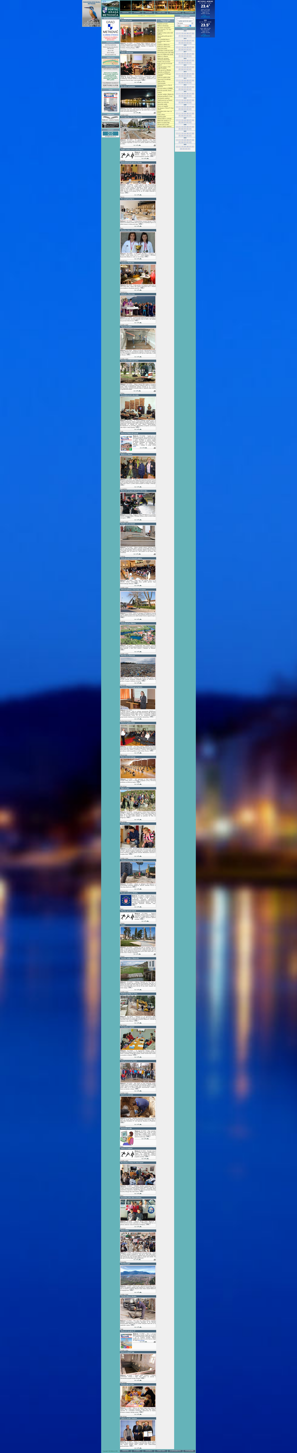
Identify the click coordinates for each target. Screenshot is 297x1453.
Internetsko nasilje (162, 104)
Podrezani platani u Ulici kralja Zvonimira (164, 67)
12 (177, 33)
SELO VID (110, 50)
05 (180, 36)
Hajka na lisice (161, 81)
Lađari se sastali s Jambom (164, 126)
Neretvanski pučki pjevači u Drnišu (164, 36)
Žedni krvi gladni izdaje (163, 77)
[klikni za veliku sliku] (138, 107)
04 (182, 36)
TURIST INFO (161, 12)
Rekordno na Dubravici (163, 72)
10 (182, 33)
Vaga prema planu (162, 48)
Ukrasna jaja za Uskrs (163, 124)
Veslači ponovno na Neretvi (164, 100)
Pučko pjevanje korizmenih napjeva (164, 64)
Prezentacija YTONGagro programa (164, 74)
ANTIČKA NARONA (110, 45)
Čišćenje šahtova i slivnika (164, 118)
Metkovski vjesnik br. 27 (164, 120)
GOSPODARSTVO (175, 12)
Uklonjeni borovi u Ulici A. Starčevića (164, 86)
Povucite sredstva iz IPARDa (165, 88)
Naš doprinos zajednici (163, 98)
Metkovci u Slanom (162, 56)
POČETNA (125, 12)
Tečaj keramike (161, 83)
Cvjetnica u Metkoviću (163, 44)
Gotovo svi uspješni (162, 106)
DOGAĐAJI (148, 12)
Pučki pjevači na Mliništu (164, 70)
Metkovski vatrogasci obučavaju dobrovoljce (163, 59)
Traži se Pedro (161, 114)
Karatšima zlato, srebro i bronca (163, 42)
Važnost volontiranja (162, 25)
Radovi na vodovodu (163, 102)
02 (188, 36)
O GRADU (137, 12)
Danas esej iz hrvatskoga (164, 79)
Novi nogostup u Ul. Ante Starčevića (164, 30)
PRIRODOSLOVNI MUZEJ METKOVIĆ (110, 47)
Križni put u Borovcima (163, 46)
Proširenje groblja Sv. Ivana (164, 96)
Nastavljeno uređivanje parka (165, 50)
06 (193, 33)
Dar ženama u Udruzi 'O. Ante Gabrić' (165, 108)
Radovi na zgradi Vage (163, 122)
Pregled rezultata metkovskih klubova (165, 33)
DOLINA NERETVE (110, 54)
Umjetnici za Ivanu (162, 23)
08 (188, 33)
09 (185, 33)
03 (185, 36)
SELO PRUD (110, 52)
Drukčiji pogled (161, 116)
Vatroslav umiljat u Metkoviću (165, 94)
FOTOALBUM (189, 12)
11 (180, 33)
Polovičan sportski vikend (164, 90)
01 (190, 36)
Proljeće (159, 92)
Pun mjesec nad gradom (163, 27)
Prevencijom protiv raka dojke (165, 52)
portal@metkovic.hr (110, 136)
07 (190, 33)
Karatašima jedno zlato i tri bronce (164, 112)
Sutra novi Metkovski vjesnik (165, 54)
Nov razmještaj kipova (163, 39)
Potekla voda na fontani (163, 61)
